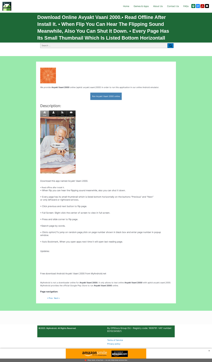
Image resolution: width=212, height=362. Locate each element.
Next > (57, 298)
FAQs (186, 6)
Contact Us (173, 6)
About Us (158, 6)
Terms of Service (115, 340)
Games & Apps (141, 6)
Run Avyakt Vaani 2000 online (106, 96)
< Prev (50, 298)
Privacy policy (113, 344)
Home (126, 6)
